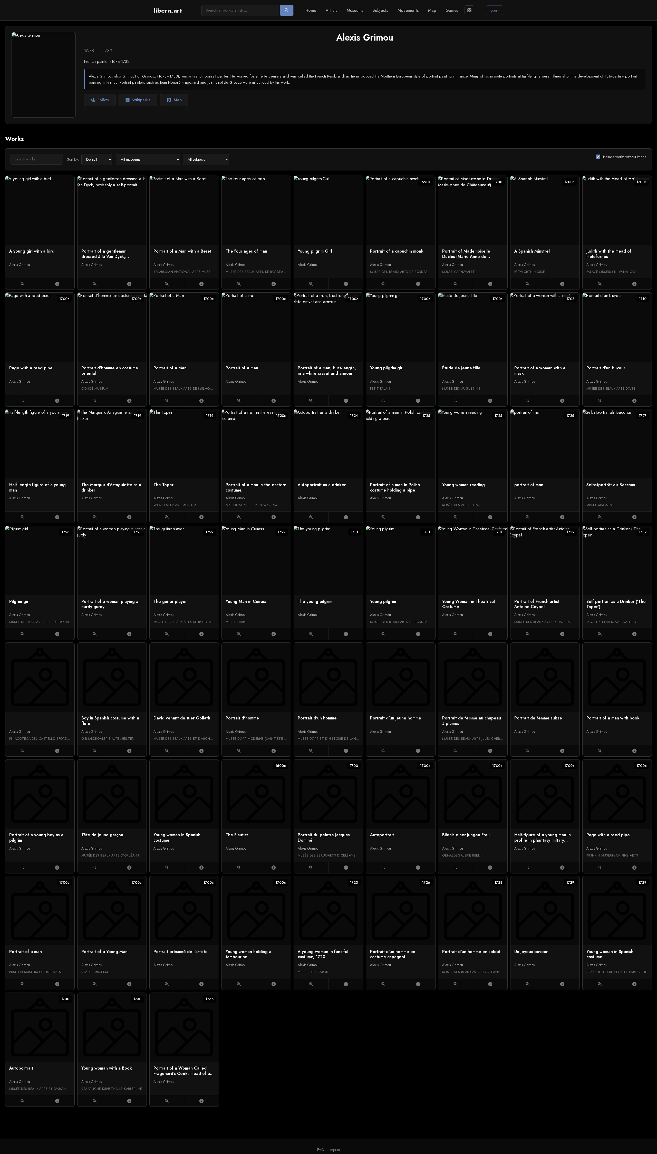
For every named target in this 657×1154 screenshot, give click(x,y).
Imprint (335, 1149)
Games (452, 10)
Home (310, 10)
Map (432, 10)
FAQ (320, 1149)
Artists (331, 10)
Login (494, 10)
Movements (408, 10)
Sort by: (73, 159)
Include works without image (624, 156)
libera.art (168, 10)
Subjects (380, 10)
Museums (355, 10)
